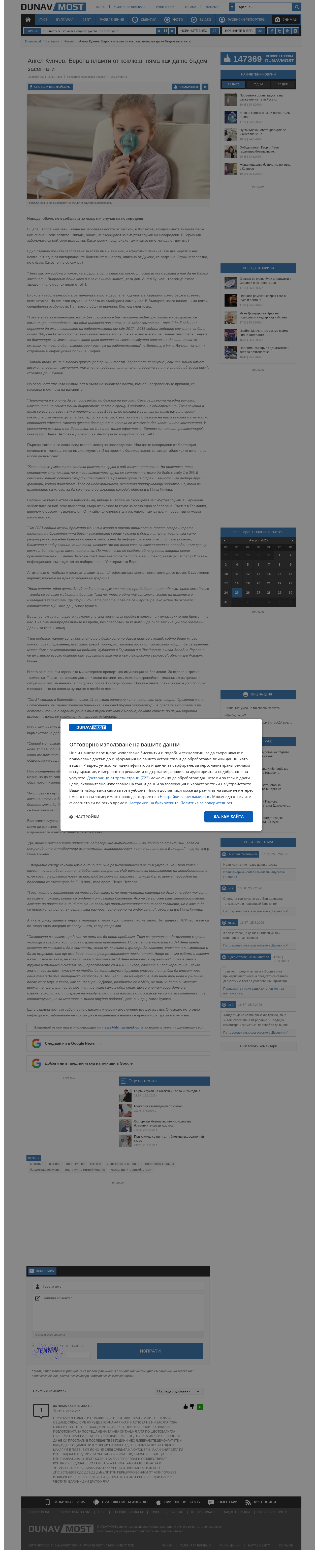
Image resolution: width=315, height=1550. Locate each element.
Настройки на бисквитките (153, 802)
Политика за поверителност (206, 802)
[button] (84, 816)
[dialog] (161, 775)
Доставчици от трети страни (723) (118, 777)
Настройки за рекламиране (185, 796)
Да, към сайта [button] (229, 816)
